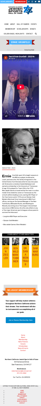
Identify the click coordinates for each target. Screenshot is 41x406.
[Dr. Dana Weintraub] (25, 241)
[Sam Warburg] (35, 241)
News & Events (23, 348)
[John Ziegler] (5, 241)
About (23, 337)
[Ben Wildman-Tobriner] (15, 241)
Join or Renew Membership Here (20, 320)
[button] (36, 34)
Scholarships (23, 346)
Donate (23, 344)
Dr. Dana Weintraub (25, 256)
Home (23, 335)
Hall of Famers (23, 342)
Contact (23, 350)
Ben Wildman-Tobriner (16, 255)
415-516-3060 (21, 373)
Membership (23, 339)
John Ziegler (5, 253)
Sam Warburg (35, 251)
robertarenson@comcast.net (22, 371)
